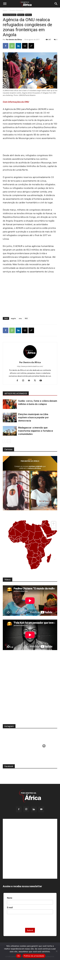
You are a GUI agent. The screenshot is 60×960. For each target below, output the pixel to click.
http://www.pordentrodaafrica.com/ (30, 366)
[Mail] (30, 380)
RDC (26, 318)
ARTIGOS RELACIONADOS (15, 393)
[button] (4, 4)
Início (5, 10)
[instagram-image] (16, 745)
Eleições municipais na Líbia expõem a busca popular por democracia (33, 417)
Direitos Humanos (16, 10)
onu (20, 318)
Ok (18, 956)
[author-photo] (30, 358)
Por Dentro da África (14, 39)
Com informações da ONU (16, 102)
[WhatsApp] (12, 46)
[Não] (56, 951)
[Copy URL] (31, 46)
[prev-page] (4, 441)
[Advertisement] (30, 147)
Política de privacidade (34, 956)
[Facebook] (5, 46)
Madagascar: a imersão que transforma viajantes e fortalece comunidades (35, 430)
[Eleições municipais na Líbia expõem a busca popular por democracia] (10, 417)
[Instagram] (24, 380)
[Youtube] (41, 380)
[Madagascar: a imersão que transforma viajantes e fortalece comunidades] (10, 431)
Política (28, 15)
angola (13, 318)
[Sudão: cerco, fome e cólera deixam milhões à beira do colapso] (10, 404)
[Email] (25, 46)
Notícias (21, 15)
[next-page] (9, 441)
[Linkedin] (18, 46)
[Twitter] (36, 380)
